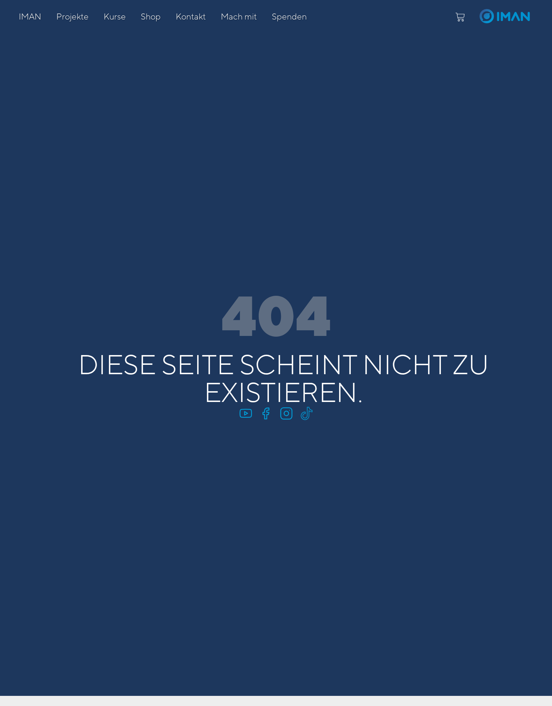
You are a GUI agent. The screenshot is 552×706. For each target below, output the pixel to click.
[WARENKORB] (460, 17)
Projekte (72, 16)
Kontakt (191, 16)
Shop (151, 16)
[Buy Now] (91, 664)
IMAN (30, 16)
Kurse (115, 16)
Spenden (289, 16)
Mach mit (239, 16)
